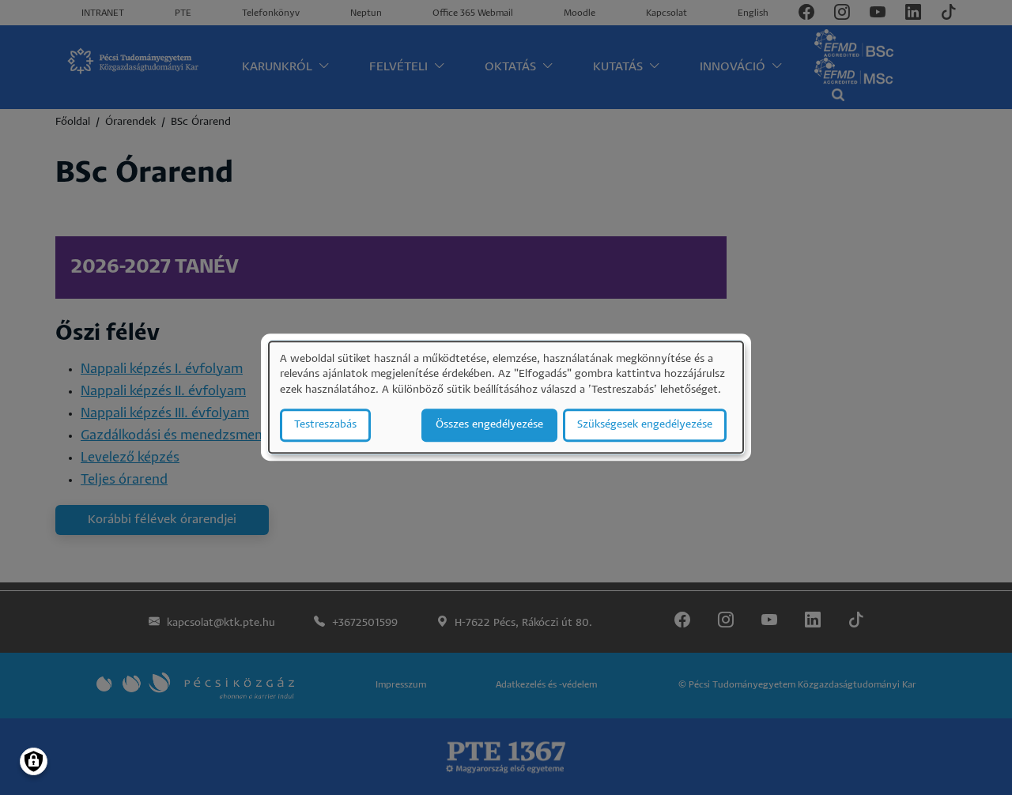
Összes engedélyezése (489, 425)
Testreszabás (325, 425)
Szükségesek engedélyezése (644, 425)
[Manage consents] (33, 761)
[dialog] (506, 397)
